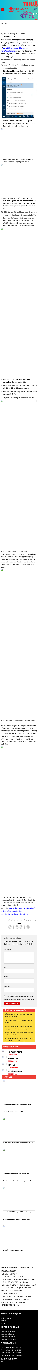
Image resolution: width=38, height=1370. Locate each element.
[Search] (35, 9)
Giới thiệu (3, 1321)
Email (6, 977)
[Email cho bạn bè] (20, 927)
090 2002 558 (16, 1350)
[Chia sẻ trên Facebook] (13, 927)
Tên (5, 967)
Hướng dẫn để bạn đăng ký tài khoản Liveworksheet (17, 1104)
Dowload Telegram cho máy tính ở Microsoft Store (16, 1219)
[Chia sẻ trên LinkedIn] (28, 927)
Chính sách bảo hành (7, 1334)
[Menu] (2, 9)
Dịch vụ (3, 1323)
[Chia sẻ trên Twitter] (17, 927)
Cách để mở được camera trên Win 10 (13, 1250)
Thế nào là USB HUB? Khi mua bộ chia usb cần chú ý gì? (18, 1142)
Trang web (7, 986)
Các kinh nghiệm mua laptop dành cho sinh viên (16, 1173)
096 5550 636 (16, 1347)
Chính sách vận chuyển (8, 1337)
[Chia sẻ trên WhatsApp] (10, 927)
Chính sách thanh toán (8, 1331)
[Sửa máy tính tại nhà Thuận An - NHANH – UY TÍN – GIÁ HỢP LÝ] (19, 10)
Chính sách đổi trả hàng (8, 1339)
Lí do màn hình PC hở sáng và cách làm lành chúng (17, 1212)
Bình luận (7, 950)
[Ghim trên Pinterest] (24, 927)
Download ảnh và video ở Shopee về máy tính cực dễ (17, 1181)
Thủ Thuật (4, 23)
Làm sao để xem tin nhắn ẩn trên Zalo (13, 1112)
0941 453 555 (16, 1353)
